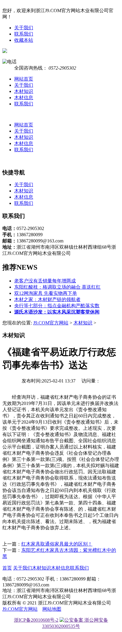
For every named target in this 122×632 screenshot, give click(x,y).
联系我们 (23, 33)
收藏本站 (23, 40)
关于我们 (23, 27)
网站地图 (51, 609)
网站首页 (23, 78)
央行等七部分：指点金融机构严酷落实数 (56, 305)
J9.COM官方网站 (50, 322)
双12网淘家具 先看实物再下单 (45, 293)
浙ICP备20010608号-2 (36, 620)
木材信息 (23, 97)
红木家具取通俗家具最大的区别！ (56, 543)
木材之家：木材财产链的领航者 (47, 299)
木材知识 (23, 91)
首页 (7, 567)
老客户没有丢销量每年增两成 (45, 280)
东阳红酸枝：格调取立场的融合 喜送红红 (57, 287)
